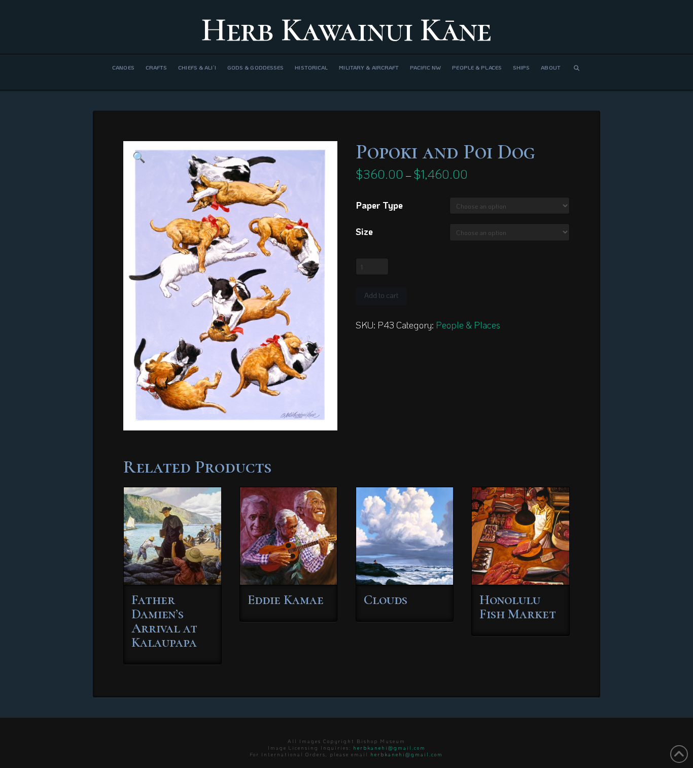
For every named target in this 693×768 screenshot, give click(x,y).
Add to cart (381, 295)
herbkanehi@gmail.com (389, 748)
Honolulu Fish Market (517, 606)
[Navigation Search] (576, 72)
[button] (139, 157)
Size (364, 231)
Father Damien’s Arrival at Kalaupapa (164, 621)
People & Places (468, 325)
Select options (175, 568)
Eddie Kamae (286, 599)
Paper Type (379, 205)
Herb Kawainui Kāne (346, 30)
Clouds (385, 599)
